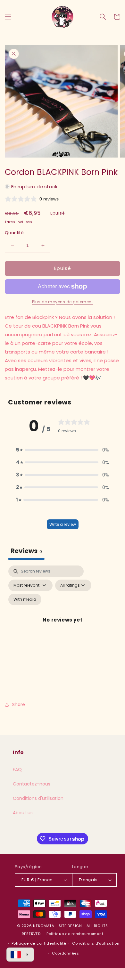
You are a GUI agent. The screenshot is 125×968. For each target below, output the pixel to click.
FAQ (17, 769)
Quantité (14, 233)
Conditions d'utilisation (38, 798)
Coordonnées (65, 953)
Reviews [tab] (26, 550)
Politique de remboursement (74, 933)
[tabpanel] (62, 627)
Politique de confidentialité (39, 943)
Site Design (70, 925)
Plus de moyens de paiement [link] (62, 302)
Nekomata (43, 925)
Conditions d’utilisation (96, 943)
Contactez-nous (31, 784)
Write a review (62, 524)
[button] (8, 17)
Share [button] (18, 704)
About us (23, 812)
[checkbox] (24, 599)
